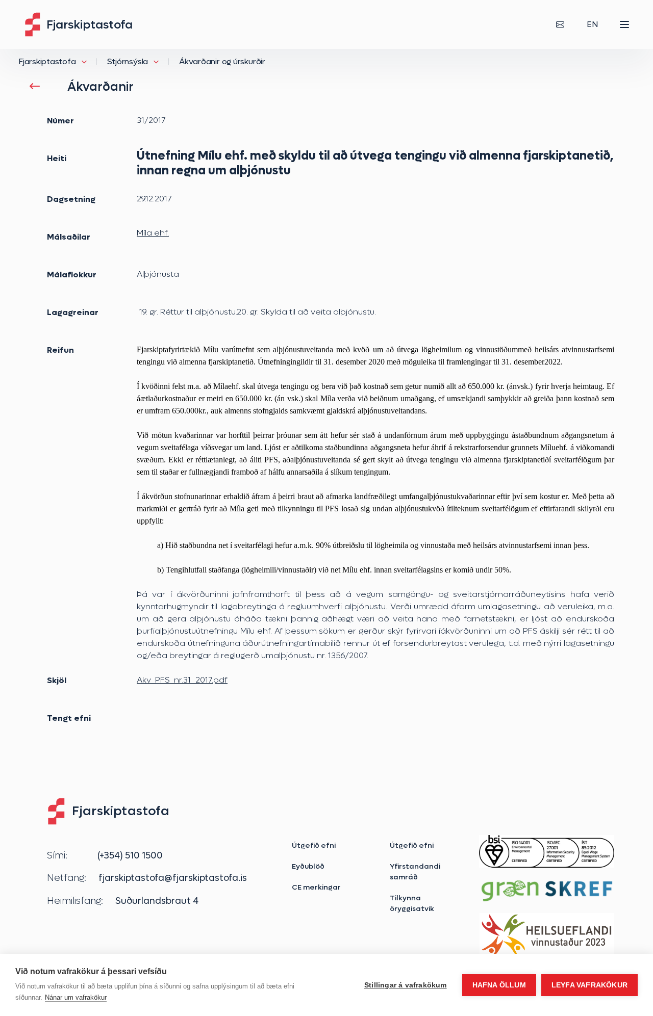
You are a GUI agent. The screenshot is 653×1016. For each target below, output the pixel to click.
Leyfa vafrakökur (589, 985)
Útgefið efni (314, 845)
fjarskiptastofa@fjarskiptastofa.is (172, 878)
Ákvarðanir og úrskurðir (222, 61)
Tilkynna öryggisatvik (412, 903)
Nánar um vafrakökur (76, 997)
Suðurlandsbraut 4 (156, 901)
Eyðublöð (308, 866)
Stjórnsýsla (127, 61)
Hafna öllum (499, 985)
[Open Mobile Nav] (624, 24)
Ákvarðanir (100, 87)
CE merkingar (316, 887)
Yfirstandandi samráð (415, 871)
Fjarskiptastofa (47, 61)
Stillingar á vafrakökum (405, 985)
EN (592, 24)
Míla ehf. (153, 233)
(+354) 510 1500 (130, 855)
